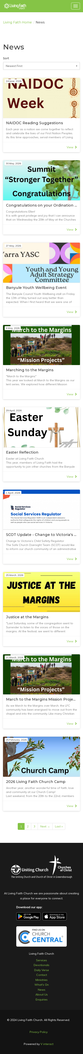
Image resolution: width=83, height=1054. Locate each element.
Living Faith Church (41, 953)
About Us (41, 994)
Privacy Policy (39, 1032)
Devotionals (41, 965)
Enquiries (42, 999)
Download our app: (29, 907)
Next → (45, 826)
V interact (46, 1044)
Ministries (41, 980)
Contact (41, 975)
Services (41, 960)
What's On (41, 984)
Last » (59, 826)
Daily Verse (41, 970)
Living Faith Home (17, 22)
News (41, 989)
